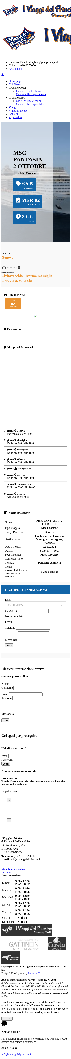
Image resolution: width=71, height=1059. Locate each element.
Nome (5, 683)
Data (8, 599)
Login (6, 763)
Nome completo (14, 616)
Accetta (7, 1018)
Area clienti (15, 68)
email (4, 755)
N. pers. (9, 610)
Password (7, 759)
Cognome (7, 687)
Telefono (10, 627)
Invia (9, 645)
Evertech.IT (34, 973)
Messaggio (11, 639)
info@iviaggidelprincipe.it (16, 1054)
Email (8, 621)
